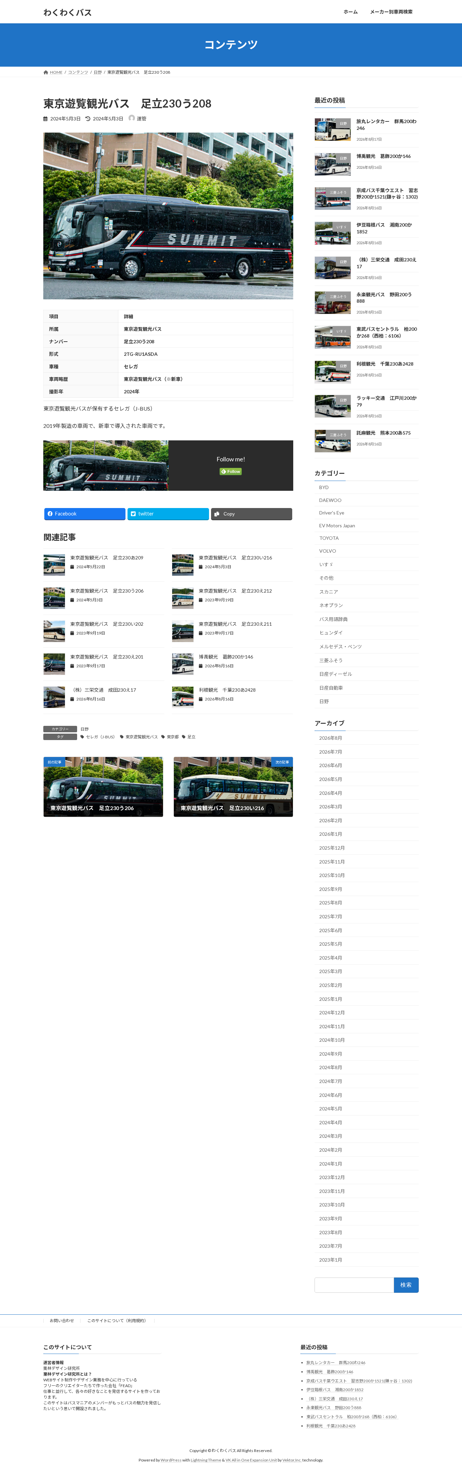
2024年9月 (330, 1053)
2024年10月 (332, 1040)
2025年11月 (332, 861)
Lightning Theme (206, 1460)
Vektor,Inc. (292, 1460)
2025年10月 (332, 875)
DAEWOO (330, 500)
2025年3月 (330, 971)
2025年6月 (330, 930)
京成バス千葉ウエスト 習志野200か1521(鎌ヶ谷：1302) (359, 1380)
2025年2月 (330, 985)
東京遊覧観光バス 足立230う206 (106, 591)
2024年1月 (330, 1163)
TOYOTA (329, 538)
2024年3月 (330, 1136)
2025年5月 (330, 944)
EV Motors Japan (337, 525)
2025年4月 (330, 957)
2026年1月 (330, 834)
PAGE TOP (445, 1421)
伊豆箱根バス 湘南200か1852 (335, 1389)
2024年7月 (330, 1081)
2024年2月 (330, 1150)
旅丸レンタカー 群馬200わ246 (335, 1362)
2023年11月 (332, 1191)
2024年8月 (330, 1067)
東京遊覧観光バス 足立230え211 (235, 624)
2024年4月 (330, 1122)
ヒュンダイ (331, 633)
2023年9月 (330, 1218)
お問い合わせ (62, 1320)
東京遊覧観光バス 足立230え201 (106, 657)
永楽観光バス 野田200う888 (333, 1407)
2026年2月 (330, 820)
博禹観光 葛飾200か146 (226, 657)
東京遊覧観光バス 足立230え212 (235, 591)
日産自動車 (331, 687)
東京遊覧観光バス (141, 736)
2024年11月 (332, 1026)
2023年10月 (332, 1205)
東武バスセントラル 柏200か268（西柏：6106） (352, 1416)
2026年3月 (330, 806)
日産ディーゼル (335, 674)
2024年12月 (332, 1012)
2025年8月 (330, 902)
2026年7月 (330, 751)
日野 (84, 729)
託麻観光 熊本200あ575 (383, 432)
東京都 (173, 736)
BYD (324, 487)
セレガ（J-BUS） (101, 736)
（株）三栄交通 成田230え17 (103, 690)
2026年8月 (330, 738)
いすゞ (326, 564)
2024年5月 (330, 1108)
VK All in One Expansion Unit (251, 1460)
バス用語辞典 (333, 619)
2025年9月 (330, 889)
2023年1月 (330, 1259)
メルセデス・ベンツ (340, 646)
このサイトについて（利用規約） (117, 1320)
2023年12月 (332, 1177)
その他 (326, 578)
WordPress (171, 1460)
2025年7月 (330, 916)
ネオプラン (331, 605)
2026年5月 (330, 779)
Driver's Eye (331, 512)
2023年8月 (330, 1232)
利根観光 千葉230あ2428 (227, 690)
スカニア (328, 591)
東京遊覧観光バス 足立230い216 (235, 557)
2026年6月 (330, 765)
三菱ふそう (331, 660)
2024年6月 (330, 1095)
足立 (191, 736)
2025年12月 (332, 848)
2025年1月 (330, 999)
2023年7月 (330, 1246)
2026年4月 (330, 793)
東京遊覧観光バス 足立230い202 (106, 624)
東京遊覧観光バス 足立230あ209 (106, 557)
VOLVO (327, 551)
